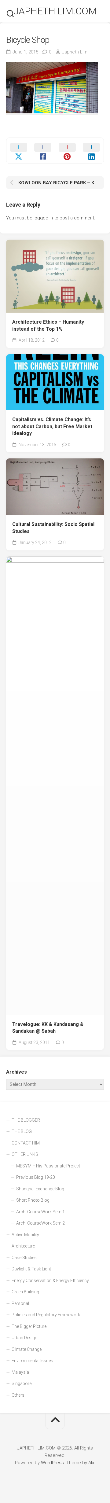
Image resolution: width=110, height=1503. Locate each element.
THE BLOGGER (26, 1120)
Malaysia (20, 1372)
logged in (43, 218)
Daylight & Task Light (31, 1268)
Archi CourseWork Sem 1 (40, 1211)
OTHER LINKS (25, 1154)
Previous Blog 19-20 (35, 1177)
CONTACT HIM (26, 1143)
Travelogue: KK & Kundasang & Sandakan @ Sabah (47, 1027)
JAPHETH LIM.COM (55, 11)
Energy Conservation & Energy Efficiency (50, 1280)
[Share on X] (18, 151)
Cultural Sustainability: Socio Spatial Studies (53, 527)
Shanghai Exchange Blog (40, 1188)
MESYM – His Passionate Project (48, 1165)
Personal (20, 1303)
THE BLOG (22, 1131)
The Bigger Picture (29, 1326)
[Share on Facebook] (43, 151)
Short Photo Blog (33, 1200)
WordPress (52, 1462)
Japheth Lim (74, 52)
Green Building (25, 1291)
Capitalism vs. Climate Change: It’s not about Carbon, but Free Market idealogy (52, 426)
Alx (91, 1462)
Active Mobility (25, 1234)
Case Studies (24, 1257)
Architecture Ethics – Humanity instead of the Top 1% (48, 325)
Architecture (23, 1246)
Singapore (21, 1383)
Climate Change (27, 1349)
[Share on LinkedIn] (91, 151)
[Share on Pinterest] (67, 151)
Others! (18, 1395)
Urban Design (24, 1337)
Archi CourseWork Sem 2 (40, 1223)
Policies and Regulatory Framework (46, 1314)
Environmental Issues (32, 1360)
